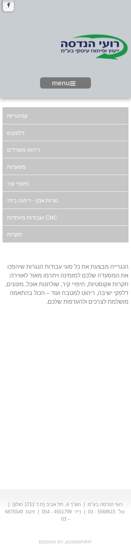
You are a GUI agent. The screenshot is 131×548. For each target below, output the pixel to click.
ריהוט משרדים (23, 150)
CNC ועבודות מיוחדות (32, 217)
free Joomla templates (65, 542)
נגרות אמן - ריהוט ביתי (32, 200)
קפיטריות (17, 116)
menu (61, 83)
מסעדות (16, 167)
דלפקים (15, 133)
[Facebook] (8, 6)
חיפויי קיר (18, 183)
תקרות (14, 234)
